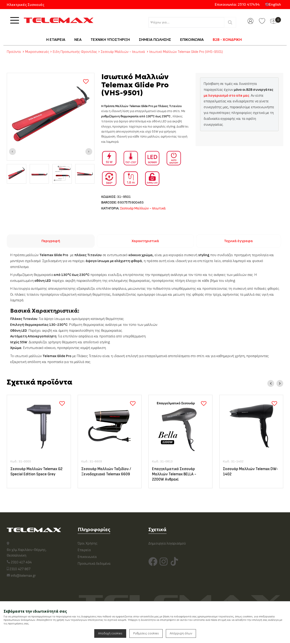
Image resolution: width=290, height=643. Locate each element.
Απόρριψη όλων (181, 633)
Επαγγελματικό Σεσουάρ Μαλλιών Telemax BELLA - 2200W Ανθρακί (174, 474)
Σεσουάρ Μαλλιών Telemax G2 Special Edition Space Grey (36, 471)
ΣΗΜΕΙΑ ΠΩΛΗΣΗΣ (155, 39)
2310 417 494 (21, 562)
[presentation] (12, 151)
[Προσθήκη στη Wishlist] (86, 82)
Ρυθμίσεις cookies (146, 633)
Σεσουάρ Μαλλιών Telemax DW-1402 (250, 471)
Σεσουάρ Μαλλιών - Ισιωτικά (123, 52)
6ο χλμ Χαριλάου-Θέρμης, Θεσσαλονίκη (26, 553)
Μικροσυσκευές (37, 52)
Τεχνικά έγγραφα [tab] (238, 241)
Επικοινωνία (87, 557)
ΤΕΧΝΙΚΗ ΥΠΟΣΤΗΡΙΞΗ (110, 39)
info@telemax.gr (23, 576)
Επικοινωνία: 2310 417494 (237, 4)
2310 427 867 (20, 569)
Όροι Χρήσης (87, 543)
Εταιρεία (84, 550)
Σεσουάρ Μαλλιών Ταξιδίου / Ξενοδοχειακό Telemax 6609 (106, 471)
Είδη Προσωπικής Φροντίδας (75, 52)
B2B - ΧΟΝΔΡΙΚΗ (227, 39)
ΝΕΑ (78, 39)
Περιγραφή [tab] (50, 241)
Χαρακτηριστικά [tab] (145, 241)
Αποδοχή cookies (110, 633)
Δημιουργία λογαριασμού (167, 543)
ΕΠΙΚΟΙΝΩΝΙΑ (192, 39)
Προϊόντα (14, 52)
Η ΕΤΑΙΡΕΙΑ (55, 39)
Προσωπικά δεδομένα (94, 564)
